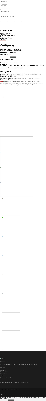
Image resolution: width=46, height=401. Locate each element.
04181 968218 (23, 364)
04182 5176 (7, 11)
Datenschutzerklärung (4, 399)
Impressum (3, 391)
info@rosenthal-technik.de (32, 364)
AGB (2, 394)
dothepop (20, 389)
